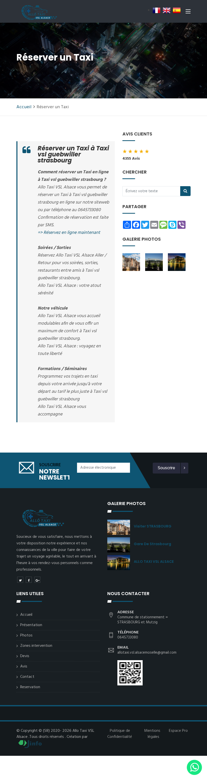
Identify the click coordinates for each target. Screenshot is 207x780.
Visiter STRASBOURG (152, 526)
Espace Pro (178, 731)
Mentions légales (152, 734)
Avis (23, 666)
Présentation (31, 625)
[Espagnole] (177, 10)
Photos (26, 635)
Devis (24, 656)
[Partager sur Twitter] (20, 580)
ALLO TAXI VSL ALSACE (154, 561)
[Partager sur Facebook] (29, 580)
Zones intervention (36, 646)
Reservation (30, 687)
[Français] (156, 10)
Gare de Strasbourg (152, 543)
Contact (27, 677)
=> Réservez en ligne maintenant (69, 232)
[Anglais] (167, 10)
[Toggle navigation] (188, 12)
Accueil (24, 107)
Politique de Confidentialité (119, 734)
